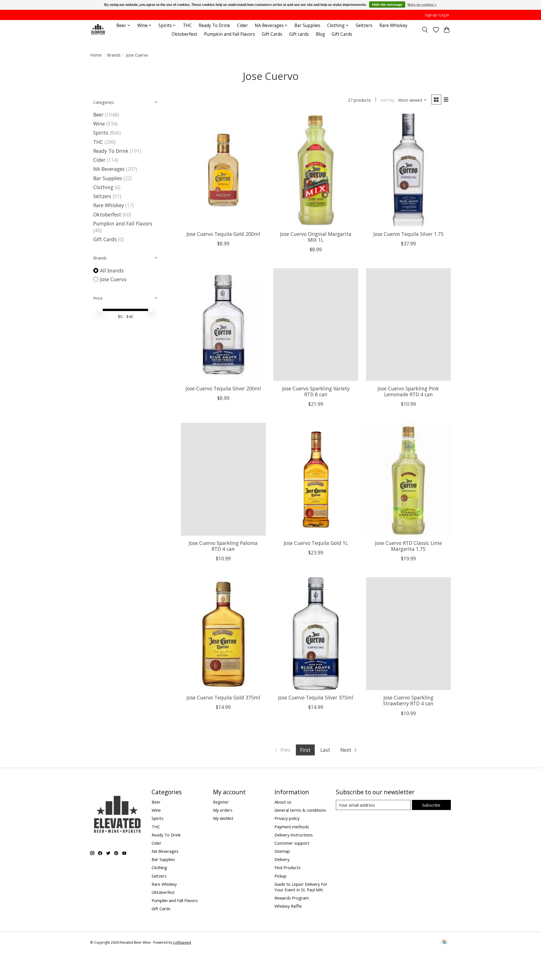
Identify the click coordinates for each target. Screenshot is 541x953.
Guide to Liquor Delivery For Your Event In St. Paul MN (300, 886)
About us (282, 802)
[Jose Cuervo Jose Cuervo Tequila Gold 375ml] (223, 633)
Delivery (281, 859)
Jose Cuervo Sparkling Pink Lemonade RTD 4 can (408, 391)
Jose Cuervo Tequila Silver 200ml (223, 388)
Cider (242, 25)
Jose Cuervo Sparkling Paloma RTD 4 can (223, 546)
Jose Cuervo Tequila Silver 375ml (315, 697)
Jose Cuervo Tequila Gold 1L (316, 543)
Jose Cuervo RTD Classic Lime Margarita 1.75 (408, 546)
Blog (320, 34)
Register (221, 802)
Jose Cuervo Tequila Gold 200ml (223, 234)
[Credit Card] (444, 942)
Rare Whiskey (393, 25)
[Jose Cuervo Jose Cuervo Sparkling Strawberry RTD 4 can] (408, 633)
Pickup (280, 876)
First (305, 749)
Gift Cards (272, 34)
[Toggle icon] (425, 30)
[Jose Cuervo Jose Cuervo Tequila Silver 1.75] (408, 170)
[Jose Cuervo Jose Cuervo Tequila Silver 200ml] (223, 324)
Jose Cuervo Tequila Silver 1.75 (408, 234)
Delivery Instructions (293, 835)
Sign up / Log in (437, 15)
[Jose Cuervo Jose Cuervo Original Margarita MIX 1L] (315, 170)
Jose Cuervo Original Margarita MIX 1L (315, 237)
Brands (114, 55)
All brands (112, 270)
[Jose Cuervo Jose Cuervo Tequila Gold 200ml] (223, 170)
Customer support (291, 843)
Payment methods (291, 826)
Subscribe (431, 805)
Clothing (103, 187)
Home (96, 55)
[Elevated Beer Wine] (98, 29)
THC (187, 25)
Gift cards (299, 34)
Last (325, 749)
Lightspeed (182, 942)
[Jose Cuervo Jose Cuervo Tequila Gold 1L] (315, 479)
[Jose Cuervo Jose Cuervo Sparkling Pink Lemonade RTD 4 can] (408, 324)
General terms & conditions (300, 810)
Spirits (100, 132)
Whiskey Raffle (288, 906)
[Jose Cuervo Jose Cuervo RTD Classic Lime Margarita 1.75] (408, 479)
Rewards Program (291, 898)
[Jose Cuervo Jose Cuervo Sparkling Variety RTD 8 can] (315, 324)
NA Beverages (109, 168)
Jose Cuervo (113, 279)
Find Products (287, 867)
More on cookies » (422, 5)
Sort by (387, 100)
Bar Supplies (307, 25)
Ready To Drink (214, 25)
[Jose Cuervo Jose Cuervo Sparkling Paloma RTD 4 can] (223, 479)
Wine (99, 123)
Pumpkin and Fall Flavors (229, 34)
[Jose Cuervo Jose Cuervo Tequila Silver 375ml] (315, 633)
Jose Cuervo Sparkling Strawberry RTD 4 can (408, 700)
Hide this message (387, 5)
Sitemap (282, 851)
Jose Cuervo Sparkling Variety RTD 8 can (316, 391)
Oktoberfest (184, 34)
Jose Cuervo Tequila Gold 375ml (223, 697)
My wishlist (223, 818)
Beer (98, 114)
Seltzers (364, 25)
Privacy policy (287, 818)
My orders (222, 810)
